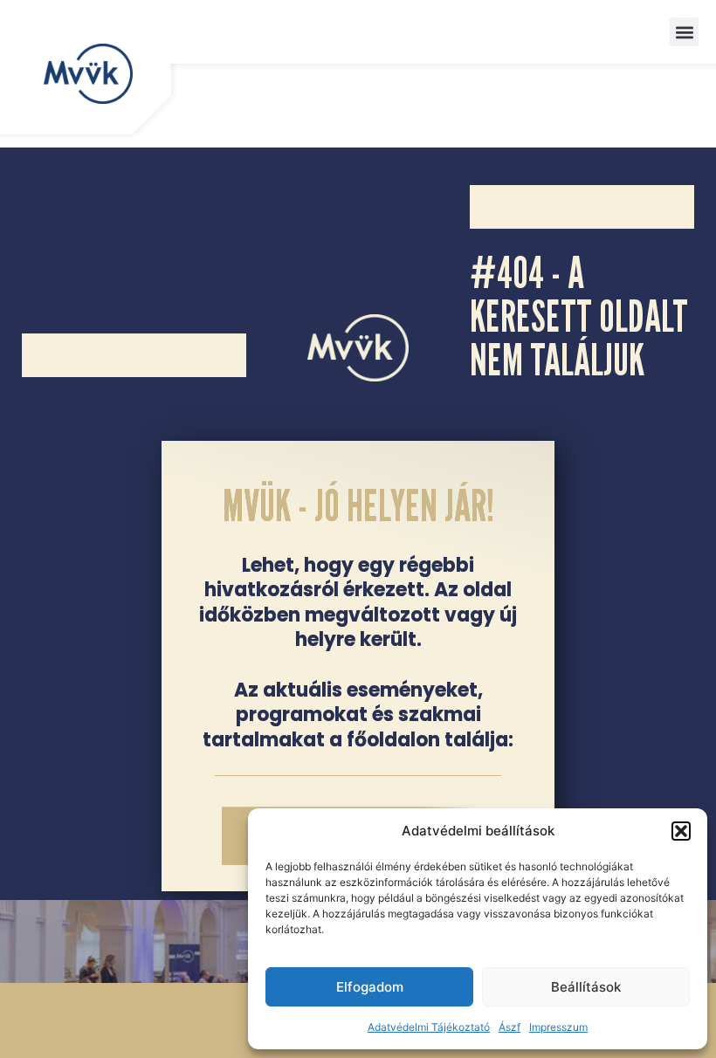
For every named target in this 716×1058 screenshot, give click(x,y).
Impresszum (558, 1027)
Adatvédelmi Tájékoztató (429, 1027)
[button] (681, 831)
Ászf (509, 1027)
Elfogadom (369, 987)
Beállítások (586, 987)
